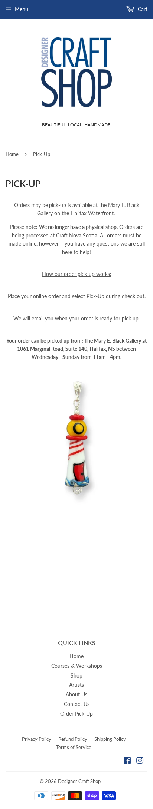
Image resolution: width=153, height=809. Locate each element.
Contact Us (76, 704)
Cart (141, 9)
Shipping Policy (110, 739)
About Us (76, 694)
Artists (76, 685)
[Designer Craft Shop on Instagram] (140, 761)
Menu (21, 9)
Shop (76, 675)
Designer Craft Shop (79, 781)
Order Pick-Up (76, 713)
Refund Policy (72, 739)
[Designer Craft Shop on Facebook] (127, 761)
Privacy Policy (36, 739)
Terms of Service (73, 747)
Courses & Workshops (76, 666)
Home (12, 154)
